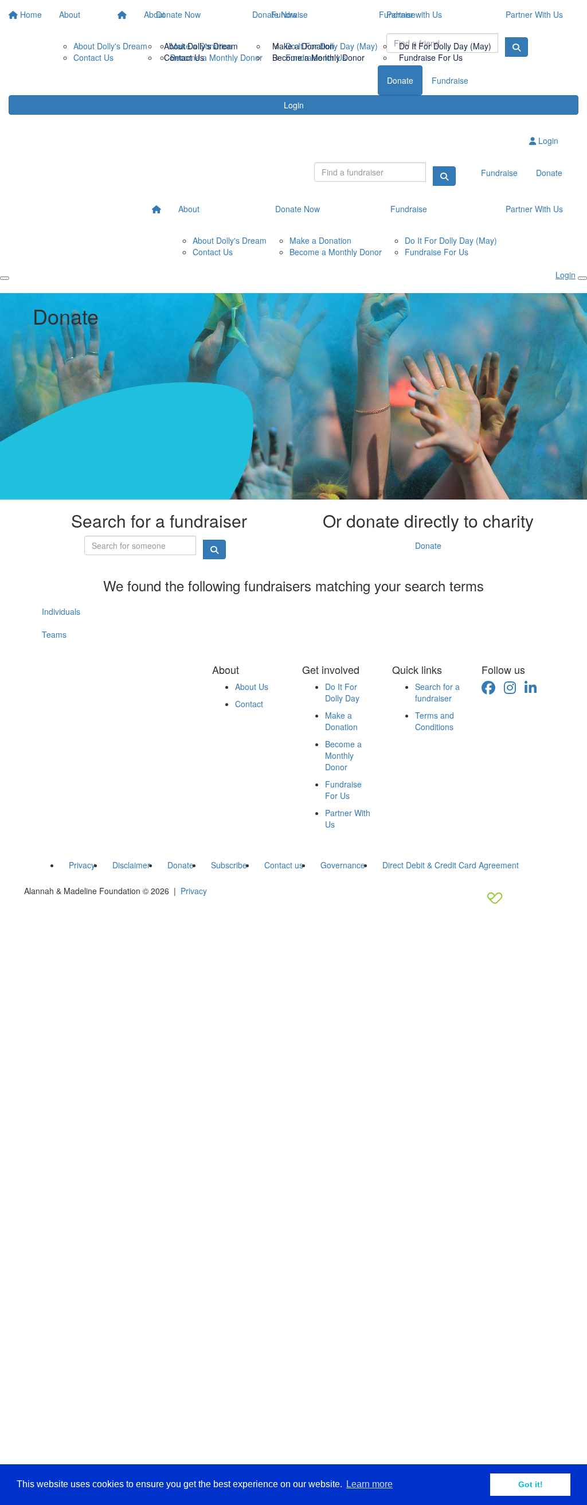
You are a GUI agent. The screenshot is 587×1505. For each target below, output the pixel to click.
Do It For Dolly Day (342, 692)
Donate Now (274, 14)
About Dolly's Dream (201, 46)
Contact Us (184, 57)
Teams (54, 634)
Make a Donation (303, 46)
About (154, 14)
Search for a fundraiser (437, 692)
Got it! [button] (530, 1484)
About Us (251, 686)
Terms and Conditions (434, 720)
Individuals (61, 611)
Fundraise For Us (431, 57)
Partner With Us (534, 14)
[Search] (444, 176)
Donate (428, 545)
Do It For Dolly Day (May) (445, 46)
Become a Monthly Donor (318, 57)
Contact (249, 703)
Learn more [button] (369, 1484)
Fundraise (397, 14)
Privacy (194, 890)
